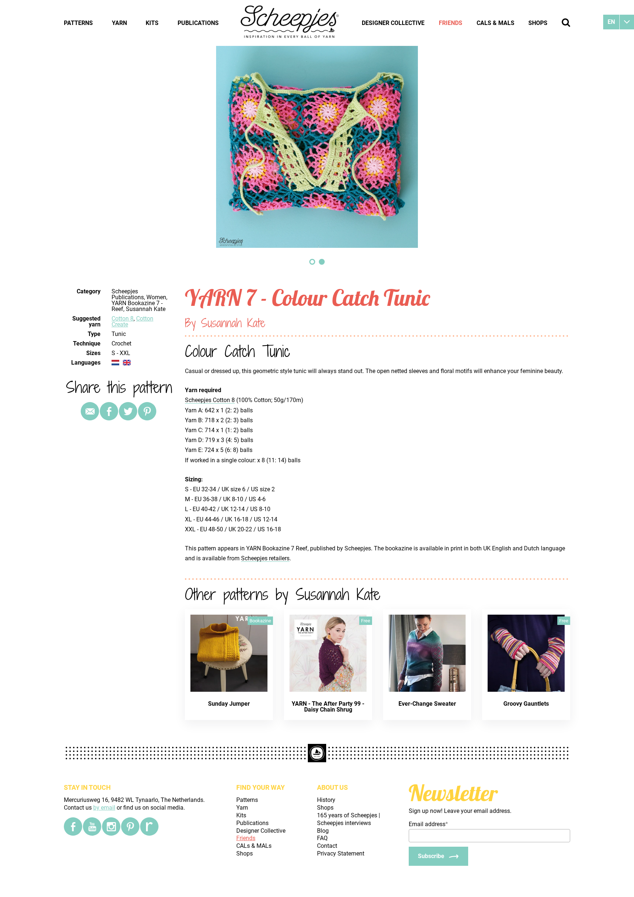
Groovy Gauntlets (526, 703)
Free (365, 620)
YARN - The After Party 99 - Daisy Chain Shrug (328, 706)
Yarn (119, 22)
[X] (128, 411)
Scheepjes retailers (265, 558)
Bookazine (260, 620)
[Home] (290, 23)
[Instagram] (111, 826)
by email (104, 807)
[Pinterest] (147, 411)
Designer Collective (393, 22)
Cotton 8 (123, 318)
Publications (198, 22)
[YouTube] (92, 826)
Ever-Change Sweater (427, 703)
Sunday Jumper (229, 703)
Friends (450, 22)
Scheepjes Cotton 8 (210, 400)
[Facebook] (73, 826)
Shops (537, 22)
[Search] (566, 22)
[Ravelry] (149, 826)
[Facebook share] (109, 411)
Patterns (78, 22)
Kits (152, 22)
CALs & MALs (495, 22)
